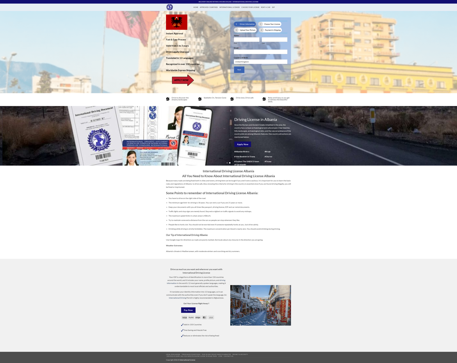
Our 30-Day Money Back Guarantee (216, 354)
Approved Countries (209, 7)
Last (263, 43)
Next (239, 70)
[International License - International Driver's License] (178, 7)
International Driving (177, 298)
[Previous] (12, 136)
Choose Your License (250, 7)
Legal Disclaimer (173, 354)
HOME (195, 7)
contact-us (228, 356)
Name (237, 35)
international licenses (229, 7)
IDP (273, 7)
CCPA (220, 356)
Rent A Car (265, 7)
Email (236, 48)
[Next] (445, 136)
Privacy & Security (240, 354)
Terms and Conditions (191, 354)
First (235, 43)
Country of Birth (241, 57)
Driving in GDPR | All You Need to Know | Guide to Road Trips (192, 356)
